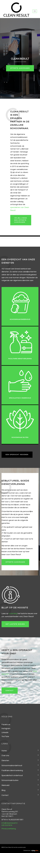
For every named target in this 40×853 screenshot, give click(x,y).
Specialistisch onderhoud (12, 775)
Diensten (5, 760)
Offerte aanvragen (20, 68)
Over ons (5, 755)
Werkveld (5, 785)
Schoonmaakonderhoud (12, 765)
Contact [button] (10, 690)
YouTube (5, 736)
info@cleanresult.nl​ (9, 823)
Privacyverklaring (9, 829)
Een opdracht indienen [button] (17, 454)
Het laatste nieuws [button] (15, 624)
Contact (5, 795)
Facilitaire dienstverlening (12, 770)
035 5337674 (7, 825)
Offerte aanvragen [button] (15, 562)
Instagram (6, 728)
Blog (3, 790)
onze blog (13, 613)
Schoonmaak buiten (10, 780)
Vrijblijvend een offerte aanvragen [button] (20, 220)
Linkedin (5, 732)
